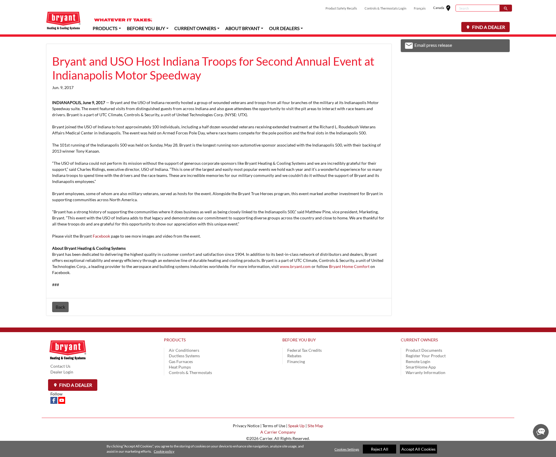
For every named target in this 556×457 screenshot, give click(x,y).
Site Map (315, 425)
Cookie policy (164, 451)
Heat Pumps (180, 367)
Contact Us (60, 366)
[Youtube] (61, 399)
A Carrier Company (278, 432)
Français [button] (420, 8)
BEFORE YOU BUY (299, 339)
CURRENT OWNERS (419, 339)
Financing (296, 361)
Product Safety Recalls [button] (341, 8)
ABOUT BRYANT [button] (242, 28)
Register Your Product (426, 355)
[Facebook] (54, 399)
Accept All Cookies (418, 449)
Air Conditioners (184, 350)
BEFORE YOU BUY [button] (146, 28)
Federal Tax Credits (304, 350)
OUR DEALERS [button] (284, 28)
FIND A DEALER (488, 27)
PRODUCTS (175, 339)
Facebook (101, 236)
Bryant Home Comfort (349, 266)
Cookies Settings (346, 449)
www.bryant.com (295, 266)
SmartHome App (421, 367)
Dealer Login (61, 371)
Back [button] (60, 307)
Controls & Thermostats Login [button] (385, 8)
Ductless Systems (184, 355)
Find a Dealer (75, 385)
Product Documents (424, 350)
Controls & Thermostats (190, 372)
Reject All (379, 449)
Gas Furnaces (181, 361)
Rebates (294, 355)
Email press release (428, 46)
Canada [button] (444, 8)
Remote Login (418, 361)
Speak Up (296, 425)
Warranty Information (425, 372)
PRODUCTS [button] (105, 28)
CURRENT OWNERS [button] (195, 28)
